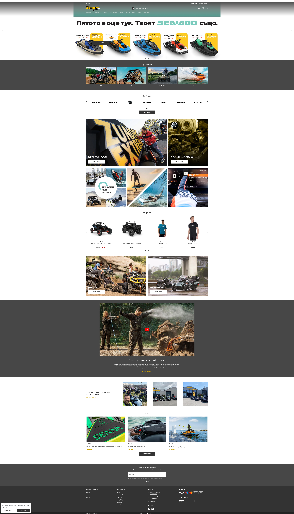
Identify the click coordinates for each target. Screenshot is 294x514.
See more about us (146, 371)
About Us (206, 3)
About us (88, 492)
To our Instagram (90, 397)
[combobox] (147, 8)
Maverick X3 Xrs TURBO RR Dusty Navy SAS (101, 243)
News (139, 13)
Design (134, 13)
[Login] (199, 8)
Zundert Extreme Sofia (155, 493)
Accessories (97, 13)
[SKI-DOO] (163, 102)
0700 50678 (194, 3)
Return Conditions (120, 495)
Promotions (147, 13)
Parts (121, 13)
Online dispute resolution (122, 505)
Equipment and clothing (110, 13)
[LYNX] (147, 102)
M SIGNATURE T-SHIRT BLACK (193, 243)
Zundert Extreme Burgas (155, 497)
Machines (88, 13)
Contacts (201, 3)
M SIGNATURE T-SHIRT (162, 243)
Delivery (118, 492)
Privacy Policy (120, 500)
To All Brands (147, 112)
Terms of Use (119, 497)
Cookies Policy (120, 502)
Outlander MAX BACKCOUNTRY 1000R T (132, 243)
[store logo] (93, 8)
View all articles (147, 453)
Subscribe (147, 481)
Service (128, 13)
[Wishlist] (202, 8)
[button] (89, 3)
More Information (8, 510)
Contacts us (152, 501)
